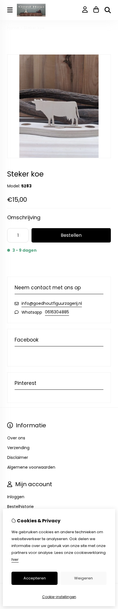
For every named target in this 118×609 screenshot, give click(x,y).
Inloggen (15, 497)
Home (13, 28)
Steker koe (34, 28)
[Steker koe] (59, 157)
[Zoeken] (108, 10)
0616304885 (57, 312)
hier (15, 559)
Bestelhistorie (20, 506)
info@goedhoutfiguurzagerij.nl (51, 303)
